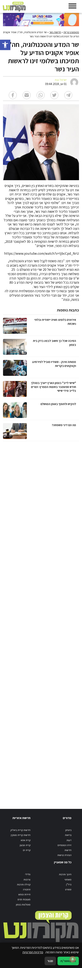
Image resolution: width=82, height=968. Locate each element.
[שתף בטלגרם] (68, 95)
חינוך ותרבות (65, 874)
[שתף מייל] (27, 95)
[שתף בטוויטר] (54, 95)
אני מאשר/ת (68, 961)
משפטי (67, 879)
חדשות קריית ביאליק (20, 830)
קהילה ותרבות (23, 884)
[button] (5, 45)
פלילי (27, 874)
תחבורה (26, 889)
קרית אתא (25, 840)
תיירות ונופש (24, 894)
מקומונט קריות (71, 32)
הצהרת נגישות (64, 855)
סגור (50, 961)
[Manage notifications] (72, 959)
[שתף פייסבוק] (13, 95)
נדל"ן (68, 884)
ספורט (68, 889)
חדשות (67, 850)
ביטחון (68, 830)
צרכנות (26, 879)
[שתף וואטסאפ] (41, 95)
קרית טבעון (25, 845)
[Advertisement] (40, 621)
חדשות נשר (55, 32)
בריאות (68, 835)
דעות (68, 840)
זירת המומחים (64, 845)
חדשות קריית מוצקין (20, 835)
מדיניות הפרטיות (32, 952)
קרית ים (26, 850)
